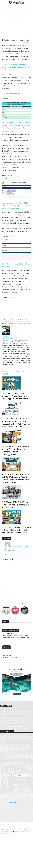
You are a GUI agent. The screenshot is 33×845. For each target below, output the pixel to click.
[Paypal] (18, 815)
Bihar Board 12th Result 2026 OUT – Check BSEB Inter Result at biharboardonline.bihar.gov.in (16, 530)
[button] (3, 2)
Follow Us (5, 621)
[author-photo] (6, 334)
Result (3, 389)
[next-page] (2, 536)
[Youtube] (27, 815)
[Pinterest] (11, 311)
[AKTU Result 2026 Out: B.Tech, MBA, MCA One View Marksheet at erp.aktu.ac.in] (16, 491)
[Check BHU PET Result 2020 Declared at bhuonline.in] (16, 259)
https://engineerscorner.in (9, 338)
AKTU (3, 497)
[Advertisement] (16, 22)
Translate (15, 657)
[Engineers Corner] (16, 774)
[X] (7, 311)
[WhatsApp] (15, 311)
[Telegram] (24, 311)
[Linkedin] (19, 311)
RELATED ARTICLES (9, 371)
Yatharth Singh (6, 336)
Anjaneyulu (13, 546)
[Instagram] (7, 367)
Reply (7, 554)
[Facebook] (3, 311)
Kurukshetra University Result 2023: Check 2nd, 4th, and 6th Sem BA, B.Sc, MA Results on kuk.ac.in (16, 205)
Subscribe (7, 647)
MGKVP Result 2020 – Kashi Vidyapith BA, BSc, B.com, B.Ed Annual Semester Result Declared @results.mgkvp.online (16, 125)
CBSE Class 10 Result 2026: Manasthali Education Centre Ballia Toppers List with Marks (15, 396)
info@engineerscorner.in (14, 802)
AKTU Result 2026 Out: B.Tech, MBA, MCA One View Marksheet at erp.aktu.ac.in (15, 505)
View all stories (26, 604)
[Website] (17, 366)
